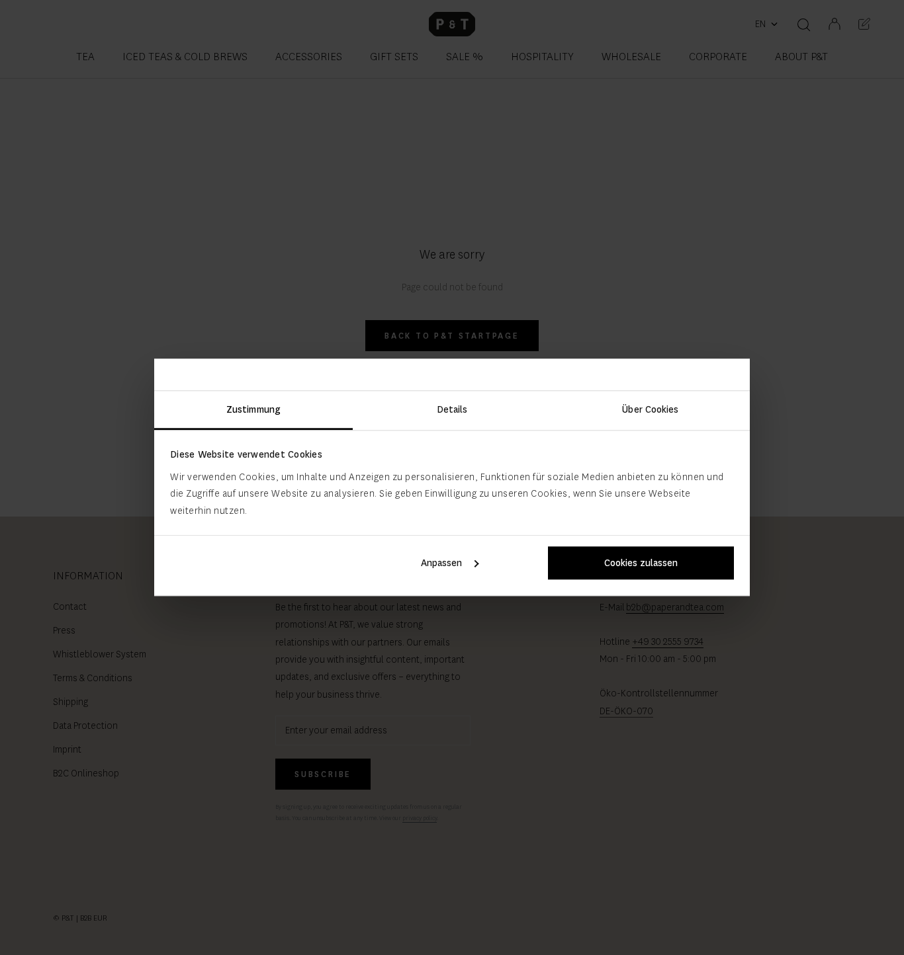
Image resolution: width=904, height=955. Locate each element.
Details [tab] (452, 409)
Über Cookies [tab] (650, 409)
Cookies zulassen (641, 563)
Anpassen (441, 563)
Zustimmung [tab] (253, 409)
